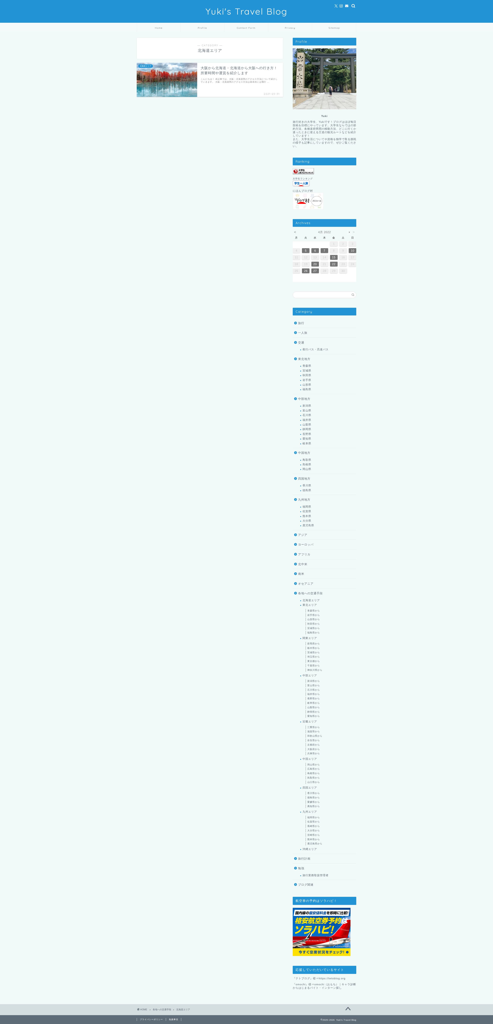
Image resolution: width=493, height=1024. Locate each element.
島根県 (307, 464)
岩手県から (313, 615)
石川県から (313, 690)
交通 (301, 342)
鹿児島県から (314, 843)
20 (315, 264)
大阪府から (313, 749)
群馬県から (313, 643)
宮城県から (313, 628)
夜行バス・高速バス (316, 349)
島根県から (313, 773)
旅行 (301, 323)
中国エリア (310, 758)
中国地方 (304, 452)
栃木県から (313, 648)
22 (333, 264)
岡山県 (307, 469)
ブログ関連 (306, 884)
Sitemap (334, 27)
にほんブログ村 (303, 190)
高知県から (313, 806)
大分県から (313, 830)
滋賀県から (313, 731)
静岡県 (307, 429)
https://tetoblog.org (332, 978)
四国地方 (304, 478)
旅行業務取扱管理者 (316, 875)
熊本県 (307, 516)
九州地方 (304, 499)
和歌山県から (314, 736)
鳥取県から (313, 777)
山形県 (307, 384)
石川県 (307, 415)
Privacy (290, 27)
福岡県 (307, 506)
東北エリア (310, 605)
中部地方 (304, 398)
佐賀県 (307, 511)
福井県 (307, 420)
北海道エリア (311, 600)
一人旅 (302, 332)
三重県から (313, 727)
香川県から (313, 793)
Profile (202, 27)
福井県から (313, 694)
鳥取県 (307, 459)
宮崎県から (313, 835)
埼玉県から (313, 656)
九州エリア (310, 811)
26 (306, 270)
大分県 (307, 520)
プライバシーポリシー (151, 1019)
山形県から (313, 619)
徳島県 (307, 490)
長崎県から (313, 826)
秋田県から (313, 623)
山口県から (313, 782)
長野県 (307, 434)
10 (352, 250)
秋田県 (307, 375)
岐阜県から (313, 703)
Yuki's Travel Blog (246, 11)
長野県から (313, 698)
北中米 (302, 564)
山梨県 (307, 424)
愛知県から (313, 716)
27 (315, 270)
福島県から (313, 632)
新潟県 (307, 405)
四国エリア (310, 787)
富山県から (313, 685)
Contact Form (246, 27)
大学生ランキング (303, 178)
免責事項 (173, 1019)
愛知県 (307, 438)
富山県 (307, 410)
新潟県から (313, 681)
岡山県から (313, 764)
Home (159, 27)
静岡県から (313, 711)
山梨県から (313, 707)
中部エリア (310, 675)
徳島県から (313, 797)
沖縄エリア (310, 849)
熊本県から (313, 839)
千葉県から (313, 665)
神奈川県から (314, 670)
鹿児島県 (308, 525)
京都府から (313, 744)
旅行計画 (304, 858)
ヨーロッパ (306, 544)
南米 (301, 573)
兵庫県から (313, 753)
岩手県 (307, 380)
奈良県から (313, 740)
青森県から (313, 610)
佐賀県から (313, 821)
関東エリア (310, 638)
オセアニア (306, 583)
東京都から (313, 661)
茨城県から (313, 652)
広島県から (313, 769)
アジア (302, 534)
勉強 (301, 868)
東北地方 (304, 359)
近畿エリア (310, 721)
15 (333, 257)
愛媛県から (313, 802)
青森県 (307, 365)
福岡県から (313, 817)
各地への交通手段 (310, 593)
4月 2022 (324, 232)
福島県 (307, 389)
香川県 (307, 485)
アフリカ (304, 554)
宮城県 (307, 370)
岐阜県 (307, 443)
